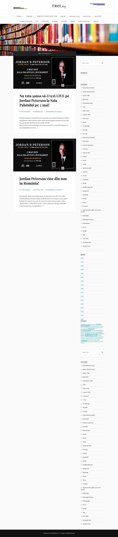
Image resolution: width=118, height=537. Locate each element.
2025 (82, 262)
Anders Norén (70, 533)
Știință (84, 231)
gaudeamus (83, 336)
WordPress (54, 533)
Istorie (84, 156)
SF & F (84, 227)
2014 (82, 304)
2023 (82, 269)
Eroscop (85, 133)
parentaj (92, 341)
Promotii (85, 206)
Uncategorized (87, 242)
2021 (82, 277)
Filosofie (85, 149)
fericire (92, 330)
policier (82, 333)
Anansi (82, 327)
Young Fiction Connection (91, 324)
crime (101, 338)
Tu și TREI (64, 21)
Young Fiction (87, 16)
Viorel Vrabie (25, 111)
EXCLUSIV (86, 141)
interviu (82, 342)
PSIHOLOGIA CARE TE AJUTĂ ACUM (47, 16)
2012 (82, 311)
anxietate (87, 339)
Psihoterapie (86, 223)
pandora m (92, 339)
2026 (82, 258)
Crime (84, 122)
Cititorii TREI (45, 21)
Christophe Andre (89, 338)
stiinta (82, 332)
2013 (82, 307)
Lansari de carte (87, 168)
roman (84, 340)
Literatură (85, 179)
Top (37, 21)
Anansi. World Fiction (89, 91)
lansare (83, 335)
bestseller (85, 325)
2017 (82, 292)
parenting (96, 341)
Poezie (84, 198)
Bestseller (55, 21)
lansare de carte (93, 332)
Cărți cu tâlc (86, 110)
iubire (97, 332)
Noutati (72, 21)
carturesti (98, 338)
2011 (82, 315)
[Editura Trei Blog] (59, 9)
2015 (82, 300)
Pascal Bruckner (100, 326)
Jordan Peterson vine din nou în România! (43, 180)
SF (103, 333)
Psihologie (29, 16)
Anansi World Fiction (84, 21)
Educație (63, 16)
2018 (82, 288)
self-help (99, 335)
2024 (82, 265)
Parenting (85, 194)
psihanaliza (100, 330)
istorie (95, 330)
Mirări (84, 183)
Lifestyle (96, 21)
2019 (82, 285)
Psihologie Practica (88, 219)
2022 (82, 273)
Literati (85, 175)
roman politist (99, 333)
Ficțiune (19, 16)
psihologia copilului (98, 327)
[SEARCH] (102, 63)
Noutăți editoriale (88, 187)
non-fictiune (97, 339)
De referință (86, 126)
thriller (100, 332)
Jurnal (84, 164)
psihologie (96, 336)
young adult (101, 341)
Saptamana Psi (94, 326)
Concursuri (86, 118)
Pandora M (86, 191)
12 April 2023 (39, 189)
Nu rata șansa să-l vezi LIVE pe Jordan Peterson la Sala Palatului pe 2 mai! (44, 100)
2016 (82, 296)
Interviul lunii (86, 152)
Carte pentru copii (74, 16)
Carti (84, 107)
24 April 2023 (39, 111)
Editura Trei (91, 334)
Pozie (84, 202)
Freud (89, 341)
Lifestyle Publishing (89, 336)
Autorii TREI (97, 16)
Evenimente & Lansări (26, 21)
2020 (82, 281)
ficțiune (98, 324)
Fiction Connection (88, 145)
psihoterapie (86, 332)
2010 (82, 319)
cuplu (94, 338)
